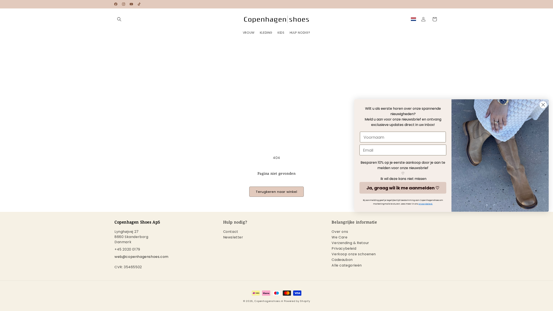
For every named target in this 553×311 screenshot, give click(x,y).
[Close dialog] (543, 105)
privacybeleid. (425, 204)
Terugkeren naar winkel (276, 191)
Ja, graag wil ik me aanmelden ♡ (402, 188)
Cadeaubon (342, 259)
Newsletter (233, 237)
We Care (339, 237)
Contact (230, 232)
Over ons (340, 232)
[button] (119, 19)
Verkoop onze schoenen (354, 254)
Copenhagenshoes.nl (268, 301)
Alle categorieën (347, 265)
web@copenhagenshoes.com (141, 256)
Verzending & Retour (350, 242)
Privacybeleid (344, 248)
